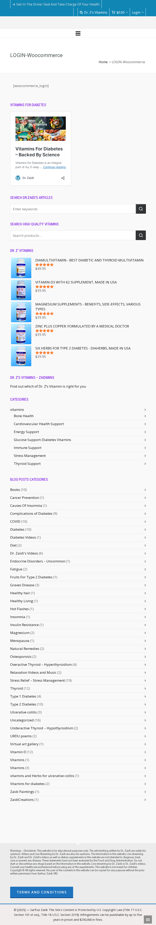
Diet (13, 545)
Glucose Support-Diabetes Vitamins (42, 439)
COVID (15, 521)
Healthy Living (21, 601)
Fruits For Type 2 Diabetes (31, 577)
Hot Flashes (19, 608)
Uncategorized (22, 720)
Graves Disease (22, 585)
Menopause (19, 640)
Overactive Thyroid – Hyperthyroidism (41, 664)
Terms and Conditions (42, 892)
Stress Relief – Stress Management (37, 680)
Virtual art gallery (24, 744)
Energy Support (26, 431)
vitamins (17, 409)
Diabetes (17, 529)
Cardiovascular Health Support (39, 423)
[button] (141, 209)
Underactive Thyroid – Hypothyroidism (41, 728)
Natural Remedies (24, 648)
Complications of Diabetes (31, 513)
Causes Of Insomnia (26, 505)
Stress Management (30, 455)
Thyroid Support (27, 463)
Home (103, 62)
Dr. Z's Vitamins (95, 12)
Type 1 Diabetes (23, 696)
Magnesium (19, 632)
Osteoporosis (20, 656)
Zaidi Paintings (22, 791)
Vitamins (17, 759)
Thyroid (16, 688)
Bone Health (24, 415)
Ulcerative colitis (23, 712)
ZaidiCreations (22, 799)
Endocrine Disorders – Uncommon (37, 561)
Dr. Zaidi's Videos (24, 553)
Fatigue (16, 569)
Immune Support (27, 447)
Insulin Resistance (24, 624)
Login (136, 12)
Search (141, 235)
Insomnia (17, 616)
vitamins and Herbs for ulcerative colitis (42, 775)
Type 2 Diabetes (23, 704)
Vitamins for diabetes (27, 783)
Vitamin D (18, 752)
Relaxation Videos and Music (33, 672)
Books (15, 489)
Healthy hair (20, 593)
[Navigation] (78, 33)
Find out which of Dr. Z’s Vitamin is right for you (48, 386)
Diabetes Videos (23, 537)
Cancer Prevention (24, 497)
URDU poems (21, 736)
